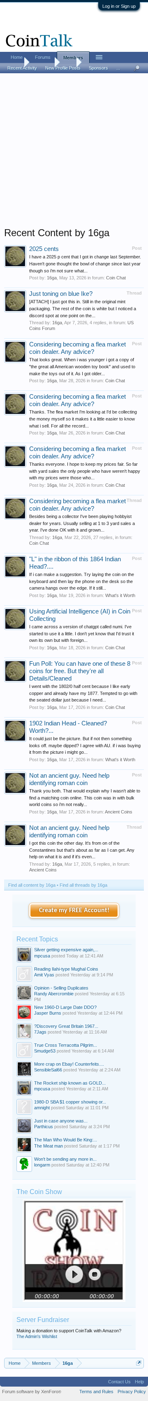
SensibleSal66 (48, 1069)
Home (17, 57)
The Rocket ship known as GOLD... (70, 1082)
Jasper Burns (47, 1013)
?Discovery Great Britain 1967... (66, 1026)
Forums (43, 57)
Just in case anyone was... (61, 1120)
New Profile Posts (63, 67)
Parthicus (43, 1126)
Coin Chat (116, 277)
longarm (42, 1164)
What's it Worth (120, 595)
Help (139, 1381)
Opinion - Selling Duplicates (61, 987)
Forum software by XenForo (31, 1391)
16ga (52, 277)
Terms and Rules (96, 1391)
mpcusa (42, 955)
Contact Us (119, 1381)
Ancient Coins (118, 811)
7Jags (40, 1031)
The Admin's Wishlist (36, 1336)
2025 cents (44, 249)
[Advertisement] (74, 153)
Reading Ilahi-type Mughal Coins (66, 969)
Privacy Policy (132, 1391)
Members (73, 57)
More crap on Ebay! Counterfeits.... (69, 1064)
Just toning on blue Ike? (60, 293)
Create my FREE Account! (74, 910)
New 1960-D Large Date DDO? (65, 1007)
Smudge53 (45, 1050)
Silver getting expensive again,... (66, 949)
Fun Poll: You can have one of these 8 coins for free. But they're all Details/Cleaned (79, 671)
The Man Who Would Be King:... (65, 1139)
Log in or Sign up (119, 6)
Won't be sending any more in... (65, 1159)
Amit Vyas (44, 974)
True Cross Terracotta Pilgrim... (65, 1045)
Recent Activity (22, 67)
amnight (42, 1107)
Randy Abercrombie (54, 993)
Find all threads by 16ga (83, 885)
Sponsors (98, 67)
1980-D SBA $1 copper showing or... (70, 1101)
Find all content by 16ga (32, 885)
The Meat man (48, 1145)
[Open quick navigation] (138, 1363)
